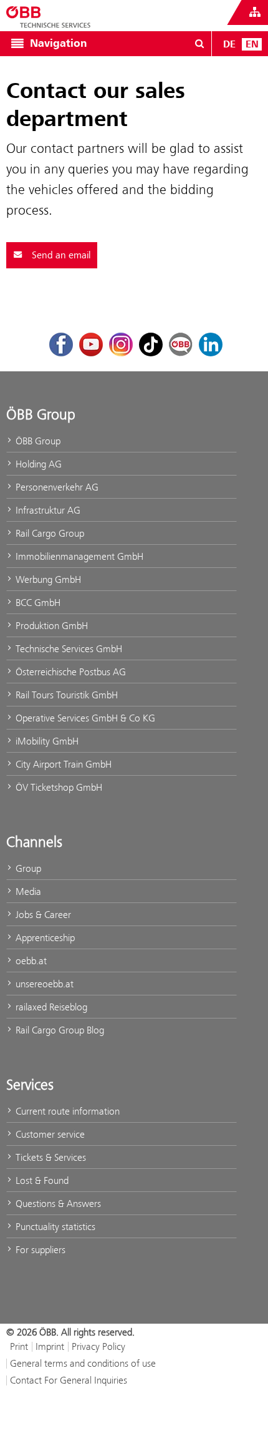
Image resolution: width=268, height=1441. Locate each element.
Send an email (59, 255)
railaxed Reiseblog (50, 1007)
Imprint (50, 1346)
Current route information (66, 1111)
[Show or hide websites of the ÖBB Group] (255, 12)
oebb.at (30, 961)
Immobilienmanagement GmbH (78, 556)
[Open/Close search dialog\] (199, 43)
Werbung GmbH (47, 579)
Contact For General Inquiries (68, 1380)
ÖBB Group (36, 441)
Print (19, 1346)
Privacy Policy (98, 1346)
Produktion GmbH (50, 626)
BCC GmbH (36, 602)
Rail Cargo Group (48, 533)
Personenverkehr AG (55, 487)
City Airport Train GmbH (62, 764)
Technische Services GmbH (67, 649)
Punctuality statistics (54, 1227)
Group (27, 868)
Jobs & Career (42, 915)
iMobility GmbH (46, 741)
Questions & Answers (57, 1203)
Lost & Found (41, 1180)
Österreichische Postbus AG (69, 672)
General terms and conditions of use (83, 1363)
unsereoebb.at (43, 984)
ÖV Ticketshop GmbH (57, 787)
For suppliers (39, 1250)
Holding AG (37, 464)
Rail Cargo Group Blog (58, 1030)
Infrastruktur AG (46, 510)
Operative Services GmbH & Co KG (84, 718)
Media (27, 891)
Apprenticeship (44, 938)
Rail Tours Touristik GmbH (65, 695)
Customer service (49, 1134)
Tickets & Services (49, 1157)
